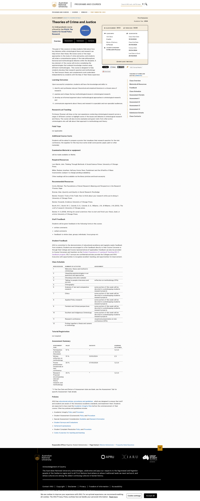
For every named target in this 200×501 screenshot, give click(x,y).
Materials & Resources (137, 84)
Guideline (83, 419)
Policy (70, 412)
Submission (80, 41)
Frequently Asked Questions (125, 445)
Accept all (150, 496)
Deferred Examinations (62, 426)
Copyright (60, 487)
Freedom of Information (99, 487)
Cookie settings (134, 496)
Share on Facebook (113, 67)
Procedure (80, 412)
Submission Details (136, 113)
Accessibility (117, 487)
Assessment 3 (134, 106)
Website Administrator (107, 445)
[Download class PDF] (106, 71)
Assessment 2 (134, 102)
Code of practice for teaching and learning (69, 433)
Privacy (83, 487)
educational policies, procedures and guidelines (76, 401)
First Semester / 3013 (98, 12)
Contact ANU (47, 487)
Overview (57, 41)
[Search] (146, 4)
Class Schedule (135, 91)
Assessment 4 (134, 109)
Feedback (133, 88)
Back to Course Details (72, 18)
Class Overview (135, 81)
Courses (75, 12)
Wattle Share (120, 67)
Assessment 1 (134, 98)
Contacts (91, 41)
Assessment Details (136, 95)
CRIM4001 (84, 12)
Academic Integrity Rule (83, 406)
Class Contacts (135, 116)
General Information (97, 419)
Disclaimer (72, 487)
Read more (113, 497)
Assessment (68, 41)
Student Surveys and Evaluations (66, 422)
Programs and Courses (88, 4)
